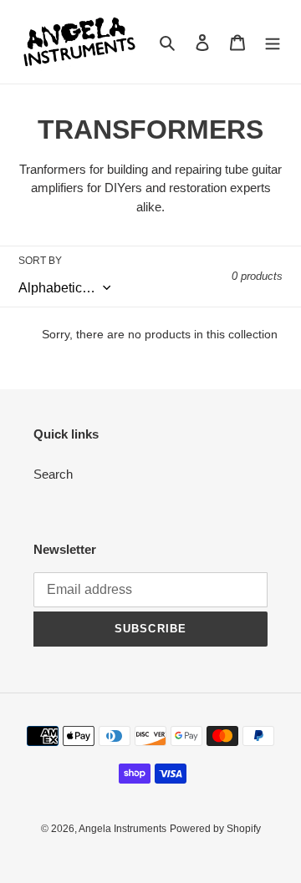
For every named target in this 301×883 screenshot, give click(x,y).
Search (53, 474)
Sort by (40, 260)
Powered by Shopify (215, 829)
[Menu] (272, 42)
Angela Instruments (122, 829)
